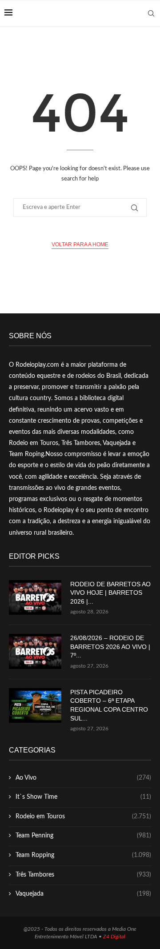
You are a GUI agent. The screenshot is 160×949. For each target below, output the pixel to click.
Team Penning (83, 836)
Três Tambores (83, 875)
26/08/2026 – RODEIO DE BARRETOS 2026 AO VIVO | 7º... (110, 646)
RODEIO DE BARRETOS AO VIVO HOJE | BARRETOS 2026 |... (110, 593)
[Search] (151, 13)
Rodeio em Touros (83, 816)
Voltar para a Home (80, 244)
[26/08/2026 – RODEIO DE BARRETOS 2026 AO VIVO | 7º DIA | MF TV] (35, 651)
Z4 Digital (114, 936)
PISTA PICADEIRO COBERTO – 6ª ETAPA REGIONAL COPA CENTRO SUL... (109, 705)
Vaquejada (83, 894)
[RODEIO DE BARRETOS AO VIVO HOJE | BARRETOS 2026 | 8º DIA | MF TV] (35, 597)
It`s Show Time (83, 797)
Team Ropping (83, 855)
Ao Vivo (83, 778)
